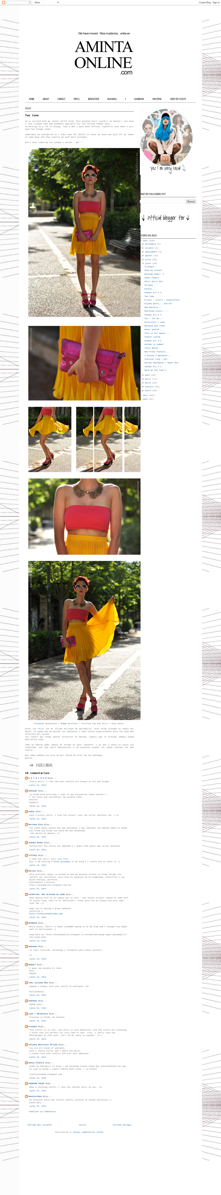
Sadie (31, 812)
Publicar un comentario (42, 1112)
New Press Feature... (157, 352)
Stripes (149, 285)
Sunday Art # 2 (153, 367)
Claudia (32, 1027)
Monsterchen (35, 1096)
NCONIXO (32, 923)
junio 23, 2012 (37, 785)
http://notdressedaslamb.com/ (46, 914)
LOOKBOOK (139, 99)
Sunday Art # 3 (153, 341)
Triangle (149, 267)
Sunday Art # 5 (153, 293)
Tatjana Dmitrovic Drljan (42, 1045)
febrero (150, 387)
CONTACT (61, 99)
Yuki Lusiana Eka (38, 983)
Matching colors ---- (157, 311)
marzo (148, 383)
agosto (149, 256)
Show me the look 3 (155, 370)
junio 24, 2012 (37, 837)
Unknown (32, 791)
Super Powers (152, 278)
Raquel (32, 965)
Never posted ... (154, 330)
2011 (146, 395)
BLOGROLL (112, 99)
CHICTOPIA (157, 99)
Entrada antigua (122, 1125)
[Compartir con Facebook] (47, 765)
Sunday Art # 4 (153, 315)
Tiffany (32, 855)
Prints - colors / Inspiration (162, 300)
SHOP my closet (178, 99)
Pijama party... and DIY (158, 304)
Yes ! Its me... (154, 318)
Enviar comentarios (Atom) (88, 1132)
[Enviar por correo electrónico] (37, 765)
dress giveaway (62, 862)
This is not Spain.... (157, 333)
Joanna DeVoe (35, 843)
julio (148, 260)
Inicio (82, 1125)
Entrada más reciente (40, 1125)
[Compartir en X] (44, 765)
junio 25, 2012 (37, 1091)
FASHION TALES (36, 1084)
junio (148, 263)
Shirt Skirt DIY (154, 282)
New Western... (153, 307)
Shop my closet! (154, 270)
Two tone (149, 296)
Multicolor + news (155, 322)
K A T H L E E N (38, 778)
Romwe (64, 724)
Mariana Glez (35, 825)
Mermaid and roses (155, 326)
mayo (148, 375)
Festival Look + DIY (156, 359)
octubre (150, 248)
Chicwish (39, 724)
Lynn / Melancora (38, 1014)
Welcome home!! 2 (154, 274)
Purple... (150, 289)
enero (148, 391)
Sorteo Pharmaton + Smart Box (161, 363)
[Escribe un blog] (41, 765)
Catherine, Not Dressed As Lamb (46, 894)
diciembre (151, 244)
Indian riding (152, 337)
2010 (146, 399)
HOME (31, 99)
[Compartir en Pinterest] (50, 765)
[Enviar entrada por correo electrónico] (31, 765)
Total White (151, 348)
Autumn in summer (154, 344)
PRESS (77, 99)
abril (148, 379)
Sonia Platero (36, 1063)
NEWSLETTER (93, 99)
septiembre (151, 252)
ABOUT (46, 99)
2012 (146, 241)
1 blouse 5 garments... (158, 356)
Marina (32, 871)
